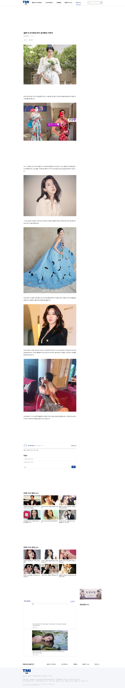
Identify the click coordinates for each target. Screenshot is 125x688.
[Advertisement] (62, 17)
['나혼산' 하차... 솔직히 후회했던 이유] (49, 571)
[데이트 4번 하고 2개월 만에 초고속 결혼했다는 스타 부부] (67, 517)
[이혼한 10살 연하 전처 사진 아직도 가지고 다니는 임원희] (32, 502)
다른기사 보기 (73, 445)
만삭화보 (28, 450)
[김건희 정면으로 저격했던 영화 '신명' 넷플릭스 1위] (32, 517)
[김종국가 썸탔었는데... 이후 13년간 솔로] (32, 556)
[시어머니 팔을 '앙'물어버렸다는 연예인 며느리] (49, 556)
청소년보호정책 (44, 676)
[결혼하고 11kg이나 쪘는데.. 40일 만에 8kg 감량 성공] (67, 502)
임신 (35, 450)
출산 (37, 450)
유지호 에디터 (26, 36)
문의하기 (50, 676)
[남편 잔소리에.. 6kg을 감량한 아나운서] (49, 502)
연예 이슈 (78, 2)
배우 (32, 450)
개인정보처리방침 (36, 676)
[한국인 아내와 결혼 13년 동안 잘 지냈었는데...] (32, 571)
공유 (32, 40)
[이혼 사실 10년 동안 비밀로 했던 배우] (49, 517)
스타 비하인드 (49, 2)
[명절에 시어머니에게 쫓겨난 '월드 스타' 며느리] (67, 556)
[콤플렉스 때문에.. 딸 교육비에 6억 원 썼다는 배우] (67, 571)
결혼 (25, 450)
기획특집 (58, 2)
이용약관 (29, 676)
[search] (101, 2)
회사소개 (24, 676)
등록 (74, 466)
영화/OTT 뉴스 (68, 2)
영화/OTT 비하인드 (37, 2)
